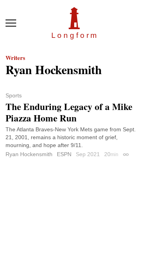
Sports (14, 95)
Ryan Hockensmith (29, 154)
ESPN (64, 154)
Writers (15, 57)
